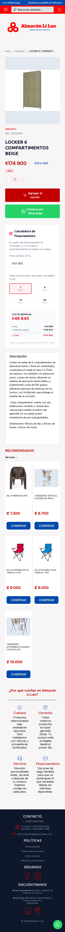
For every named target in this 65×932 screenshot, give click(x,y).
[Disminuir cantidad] (9, 180)
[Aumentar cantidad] (20, 180)
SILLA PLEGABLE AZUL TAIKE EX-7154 (45, 571)
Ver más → (11, 457)
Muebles (20, 51)
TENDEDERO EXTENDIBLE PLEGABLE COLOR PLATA (18, 647)
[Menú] (5, 9)
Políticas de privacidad (32, 851)
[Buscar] (15, 9)
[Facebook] (27, 876)
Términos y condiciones (32, 860)
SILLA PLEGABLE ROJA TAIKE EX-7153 (17, 571)
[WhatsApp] (57, 924)
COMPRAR (18, 526)
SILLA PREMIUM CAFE (17, 495)
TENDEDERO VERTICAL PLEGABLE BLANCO (45, 497)
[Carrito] (59, 9)
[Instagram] (38, 876)
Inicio (8, 51)
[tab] (20, 288)
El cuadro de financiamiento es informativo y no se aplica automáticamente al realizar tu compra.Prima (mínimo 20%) (30, 249)
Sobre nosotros (32, 856)
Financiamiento (32, 846)
